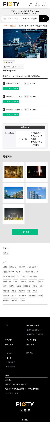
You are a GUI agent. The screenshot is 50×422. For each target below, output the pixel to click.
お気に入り (10, 62)
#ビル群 (32, 295)
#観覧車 (27, 286)
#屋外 (23, 300)
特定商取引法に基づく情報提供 (16, 384)
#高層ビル (33, 281)
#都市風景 (22, 295)
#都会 (14, 291)
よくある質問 (10, 362)
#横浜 (5, 267)
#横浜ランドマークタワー (12, 272)
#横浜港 (22, 291)
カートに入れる (11, 88)
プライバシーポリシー (13, 393)
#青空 (15, 281)
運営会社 (29, 353)
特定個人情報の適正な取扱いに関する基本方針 (22, 389)
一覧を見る (25, 232)
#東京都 (6, 300)
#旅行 (40, 295)
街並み (5, 253)
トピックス (9, 353)
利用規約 (8, 380)
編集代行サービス (32, 325)
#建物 (12, 286)
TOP (5, 26)
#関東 (14, 295)
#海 (18, 276)
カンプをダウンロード (14, 66)
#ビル (5, 286)
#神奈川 (23, 281)
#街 (41, 286)
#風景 (35, 291)
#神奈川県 (7, 281)
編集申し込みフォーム (34, 330)
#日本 (19, 286)
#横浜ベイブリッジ (32, 272)
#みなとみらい (32, 267)
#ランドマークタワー (29, 276)
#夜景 (41, 281)
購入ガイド (30, 344)
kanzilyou (9, 133)
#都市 (35, 286)
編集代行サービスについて (36, 334)
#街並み (13, 267)
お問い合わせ (10, 366)
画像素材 (13, 26)
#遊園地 (6, 295)
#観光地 (6, 291)
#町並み (15, 300)
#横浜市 (22, 267)
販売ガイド (9, 344)
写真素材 (8, 340)
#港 (28, 291)
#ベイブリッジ (8, 276)
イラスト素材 (31, 340)
